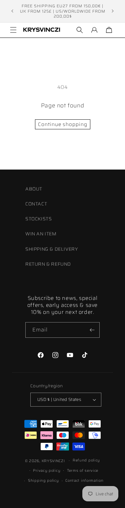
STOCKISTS (38, 218)
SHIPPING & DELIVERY (51, 249)
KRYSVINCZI (53, 461)
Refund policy (86, 460)
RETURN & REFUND (48, 264)
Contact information (84, 480)
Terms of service (82, 470)
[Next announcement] (112, 11)
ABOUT (33, 188)
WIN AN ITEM (41, 233)
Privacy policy (46, 470)
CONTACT (36, 203)
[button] (13, 30)
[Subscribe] (92, 330)
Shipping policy (43, 480)
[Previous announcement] (12, 11)
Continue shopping (62, 124)
